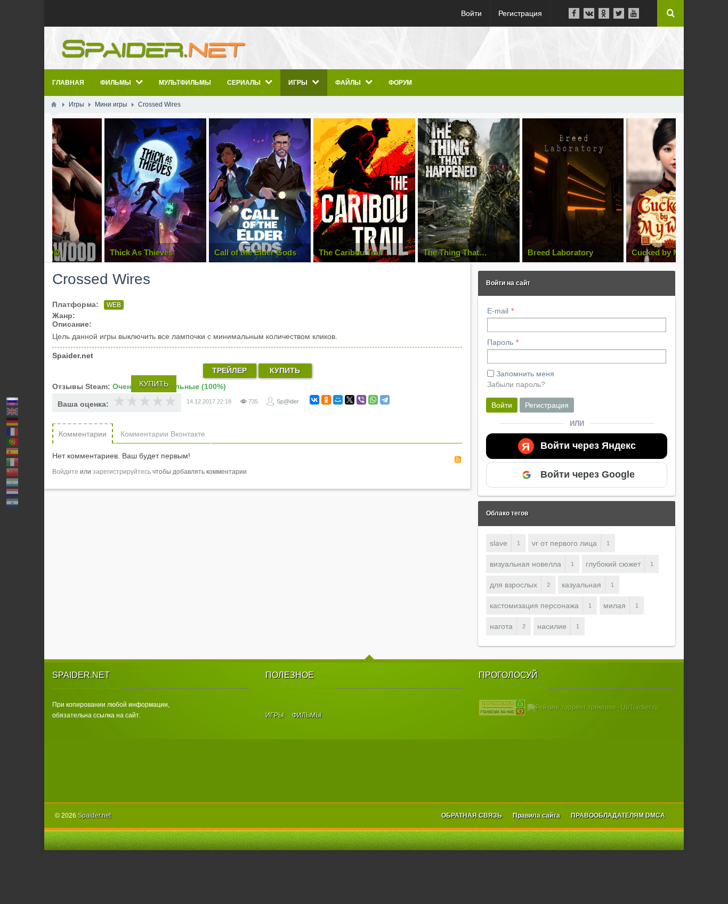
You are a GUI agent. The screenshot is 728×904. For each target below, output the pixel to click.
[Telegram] (385, 400)
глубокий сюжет (613, 564)
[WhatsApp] (373, 400)
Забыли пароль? (516, 384)
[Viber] (361, 400)
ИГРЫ (274, 715)
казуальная (581, 584)
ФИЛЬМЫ (306, 715)
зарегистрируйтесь (122, 471)
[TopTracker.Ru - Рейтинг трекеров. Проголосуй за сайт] (502, 707)
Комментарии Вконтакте (162, 434)
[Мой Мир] (338, 400)
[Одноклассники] (326, 400)
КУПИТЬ (285, 370)
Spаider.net (94, 815)
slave (498, 543)
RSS (458, 459)
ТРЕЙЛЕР (229, 370)
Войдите (65, 471)
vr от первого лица (564, 543)
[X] (349, 400)
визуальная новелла (525, 564)
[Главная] (54, 104)
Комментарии (83, 434)
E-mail (497, 310)
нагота (501, 626)
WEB (114, 305)
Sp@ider (288, 401)
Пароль (500, 342)
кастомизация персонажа (534, 605)
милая (614, 605)
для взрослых (513, 584)
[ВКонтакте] (314, 400)
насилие (552, 626)
